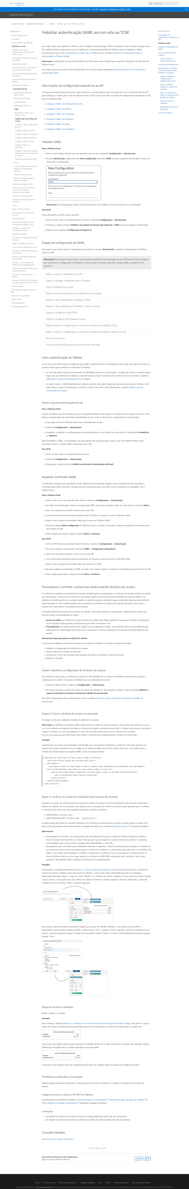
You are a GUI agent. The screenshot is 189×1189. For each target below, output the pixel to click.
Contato (107, 1183)
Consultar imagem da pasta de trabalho (128, 1100)
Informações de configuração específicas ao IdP (168, 37)
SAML (52, 24)
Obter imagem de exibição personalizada (60, 1103)
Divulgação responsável (87, 1183)
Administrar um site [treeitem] (18, 46)
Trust (100, 1183)
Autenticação (123, 69)
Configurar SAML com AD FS (58, 109)
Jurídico (37, 1183)
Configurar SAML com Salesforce (60, 129)
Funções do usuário (120, 826)
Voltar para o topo (97, 1148)
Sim (137, 1158)
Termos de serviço (49, 1183)
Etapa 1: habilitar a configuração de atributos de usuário (168, 78)
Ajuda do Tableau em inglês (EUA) (115, 9)
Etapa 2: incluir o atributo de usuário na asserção (97, 870)
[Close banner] (186, 9)
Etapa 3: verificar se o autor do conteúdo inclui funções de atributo (95, 1023)
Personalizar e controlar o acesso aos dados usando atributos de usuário (168, 70)
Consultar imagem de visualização (92, 1100)
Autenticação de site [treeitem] (20, 89)
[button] (43, 274)
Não (146, 1158)
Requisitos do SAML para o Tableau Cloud (86, 53)
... (47, 24)
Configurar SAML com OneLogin (60, 114)
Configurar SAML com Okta (58, 124)
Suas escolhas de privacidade (141, 1183)
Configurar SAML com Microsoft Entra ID (64, 104)
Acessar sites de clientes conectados (57, 1139)
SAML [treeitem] (16, 109)
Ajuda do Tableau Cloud (35, 24)
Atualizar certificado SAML (168, 65)
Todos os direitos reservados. (44, 1187)
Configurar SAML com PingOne (59, 119)
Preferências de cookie (121, 1183)
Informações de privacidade (68, 1183)
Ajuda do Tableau (18, 24)
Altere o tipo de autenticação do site (67, 379)
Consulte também (165, 113)
